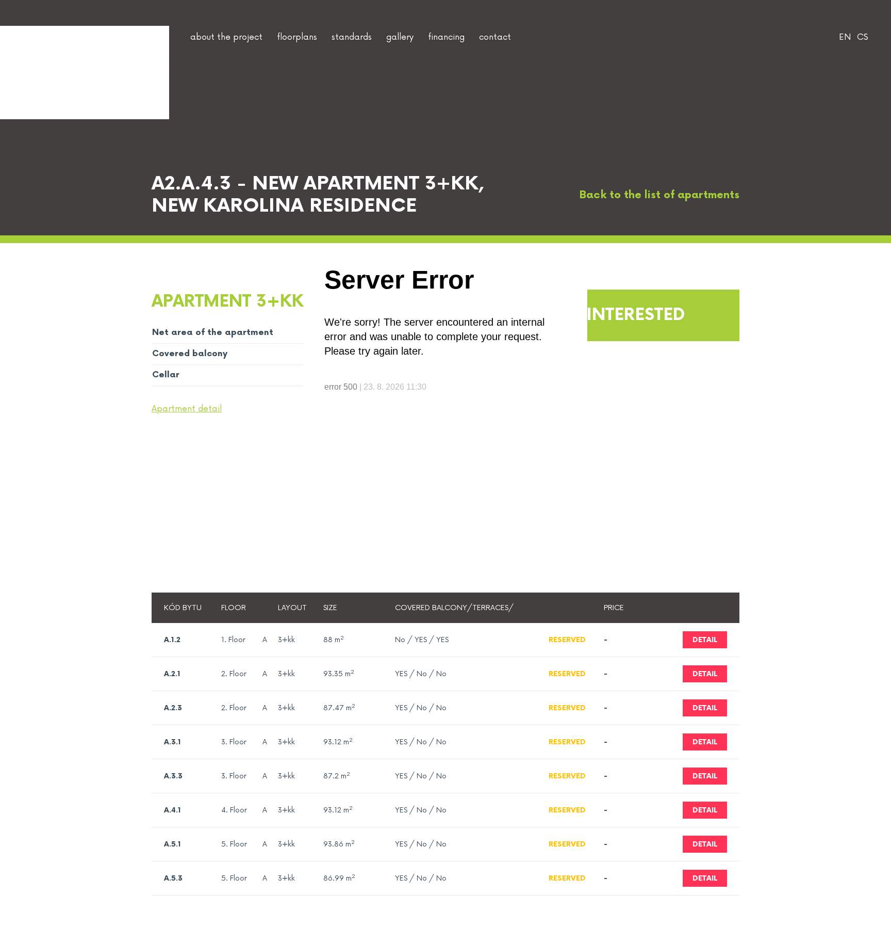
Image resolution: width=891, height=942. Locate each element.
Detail (705, 673)
